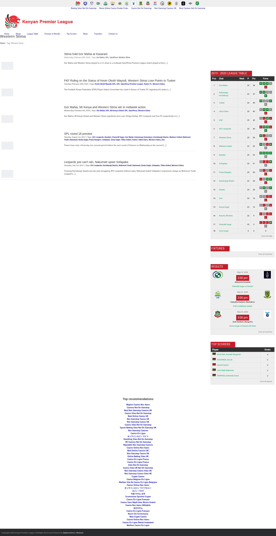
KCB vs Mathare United (242, 306)
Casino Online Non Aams (138, 448)
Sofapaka (106, 140)
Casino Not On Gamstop (141, 8)
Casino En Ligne (138, 433)
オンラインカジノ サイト (138, 436)
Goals (267, 349)
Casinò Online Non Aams (138, 519)
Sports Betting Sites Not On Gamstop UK (138, 428)
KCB (221, 120)
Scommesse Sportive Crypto (138, 496)
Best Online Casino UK (138, 416)
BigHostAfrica (69, 533)
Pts (253, 78)
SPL (118, 84)
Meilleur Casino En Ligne (138, 525)
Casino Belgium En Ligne (138, 479)
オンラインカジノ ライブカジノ (138, 488)
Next (241, 78)
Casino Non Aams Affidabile (138, 505)
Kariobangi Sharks (161, 137)
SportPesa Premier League (132, 84)
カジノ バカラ (138, 491)
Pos (214, 78)
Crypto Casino (138, 476)
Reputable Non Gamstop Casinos (138, 445)
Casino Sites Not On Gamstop (138, 413)
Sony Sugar (115, 140)
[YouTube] (216, 61)
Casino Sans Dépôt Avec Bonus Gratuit (138, 502)
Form (265, 78)
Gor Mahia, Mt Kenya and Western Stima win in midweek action (105, 107)
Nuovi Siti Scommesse (138, 514)
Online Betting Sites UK (138, 456)
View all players (266, 381)
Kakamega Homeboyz (143, 137)
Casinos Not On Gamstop (138, 407)
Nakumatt (74, 140)
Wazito (222, 190)
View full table (266, 236)
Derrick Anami (223, 365)
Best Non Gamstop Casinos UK (138, 410)
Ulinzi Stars (143, 140)
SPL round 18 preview (78, 133)
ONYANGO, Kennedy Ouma (228, 376)
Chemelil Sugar (118, 137)
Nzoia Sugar (83, 140)
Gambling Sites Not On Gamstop (138, 439)
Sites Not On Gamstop (138, 465)
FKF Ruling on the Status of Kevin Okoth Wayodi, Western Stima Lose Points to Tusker (120, 80)
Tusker (135, 140)
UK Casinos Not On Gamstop (138, 442)
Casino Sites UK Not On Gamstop (138, 468)
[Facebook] (212, 61)
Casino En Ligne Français (138, 499)
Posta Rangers (95, 140)
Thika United (126, 140)
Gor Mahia (100, 57)
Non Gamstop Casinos (138, 430)
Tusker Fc (148, 84)
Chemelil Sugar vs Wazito (242, 286)
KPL (107, 57)
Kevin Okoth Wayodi (103, 84)
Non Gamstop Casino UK (138, 419)
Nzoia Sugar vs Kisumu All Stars (242, 326)
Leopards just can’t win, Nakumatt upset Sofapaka (96, 162)
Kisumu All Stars (226, 216)
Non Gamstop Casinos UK (165, 8)
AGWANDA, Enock (224, 360)
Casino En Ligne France (138, 459)
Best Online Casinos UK (138, 451)
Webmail (79, 533)
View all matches (265, 254)
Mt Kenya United (117, 111)
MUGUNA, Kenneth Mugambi (229, 354)
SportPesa (114, 57)
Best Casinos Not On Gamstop (192, 8)
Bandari (108, 137)
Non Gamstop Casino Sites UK (138, 471)
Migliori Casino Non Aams (138, 405)
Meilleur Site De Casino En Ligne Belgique (138, 482)
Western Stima (124, 57)
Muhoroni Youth (125, 165)
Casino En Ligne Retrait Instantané (138, 522)
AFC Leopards (225, 129)
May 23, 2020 (242, 272)
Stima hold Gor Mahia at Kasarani (85, 54)
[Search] (124, 34)
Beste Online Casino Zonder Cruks (113, 8)
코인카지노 (138, 508)
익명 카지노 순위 (138, 494)
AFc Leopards (98, 137)
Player (215, 349)
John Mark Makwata (225, 370)
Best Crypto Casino (138, 517)
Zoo (163, 140)
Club (221, 78)
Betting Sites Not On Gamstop (83, 8)
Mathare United (175, 137)
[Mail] (221, 61)
